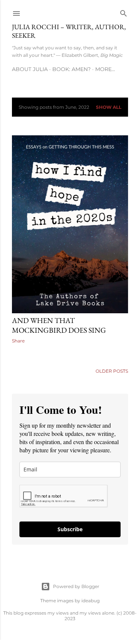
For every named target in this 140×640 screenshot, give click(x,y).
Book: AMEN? (71, 69)
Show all (108, 107)
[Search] (123, 11)
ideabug (90, 600)
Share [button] (18, 341)
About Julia (30, 69)
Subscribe (70, 529)
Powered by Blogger (76, 586)
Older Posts (112, 371)
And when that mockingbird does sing (59, 325)
